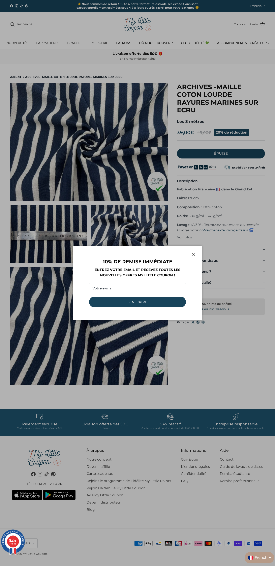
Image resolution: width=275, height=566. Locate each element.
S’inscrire (137, 302)
